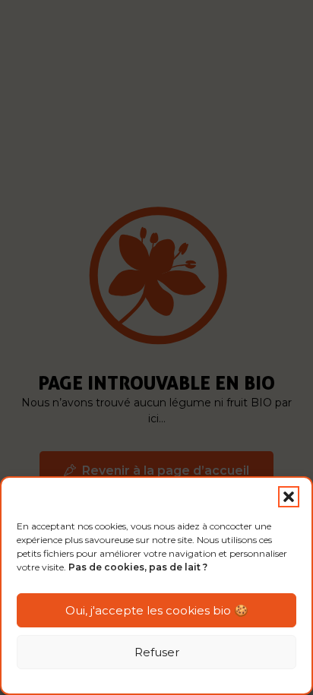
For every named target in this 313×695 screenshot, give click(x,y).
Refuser (156, 652)
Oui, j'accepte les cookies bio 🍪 (156, 610)
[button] (288, 496)
